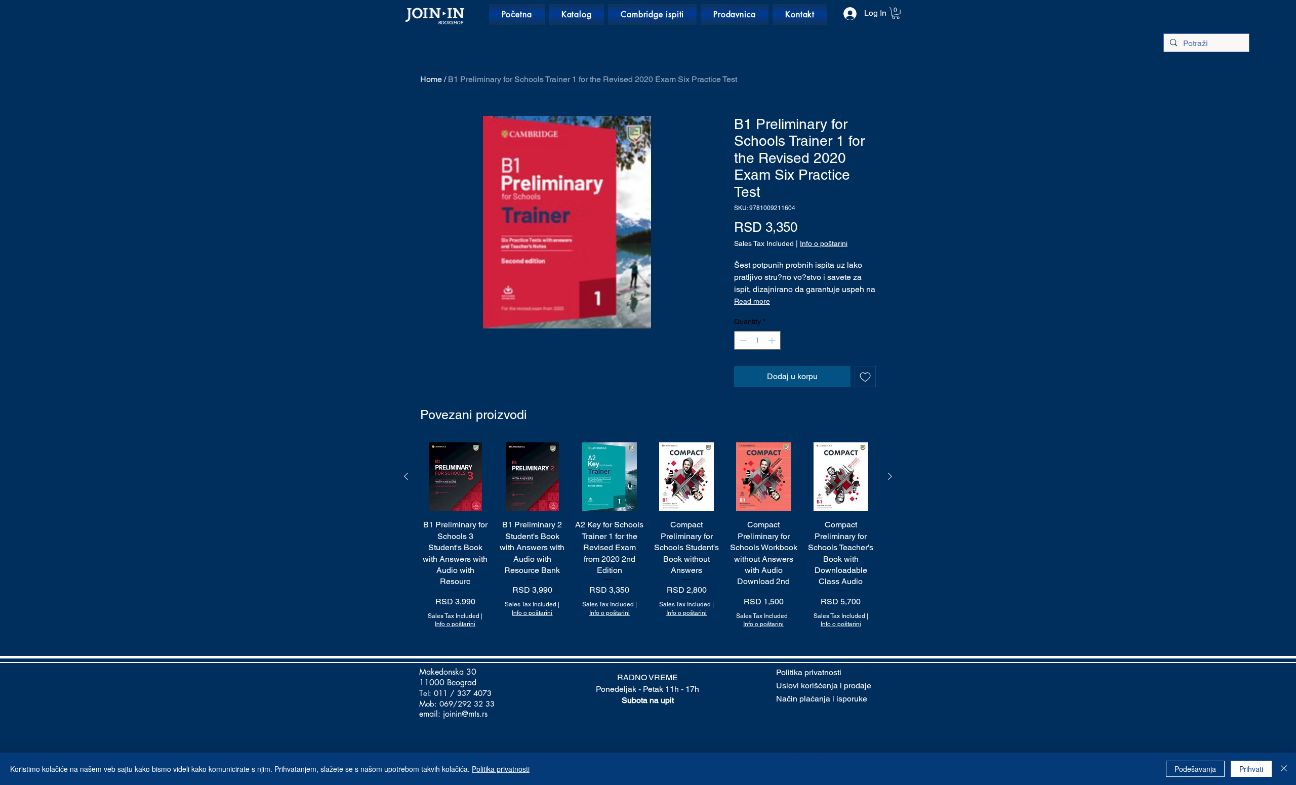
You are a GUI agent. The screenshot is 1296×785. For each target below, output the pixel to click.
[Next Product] (890, 476)
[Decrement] (742, 340)
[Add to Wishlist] (865, 376)
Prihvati (1251, 769)
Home (431, 79)
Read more (752, 301)
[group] (648, 535)
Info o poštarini (823, 243)
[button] (896, 13)
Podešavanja (1195, 769)
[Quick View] (455, 476)
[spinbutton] (757, 340)
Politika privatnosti (501, 769)
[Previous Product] (406, 476)
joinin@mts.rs (465, 714)
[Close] (1284, 769)
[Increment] (772, 340)
